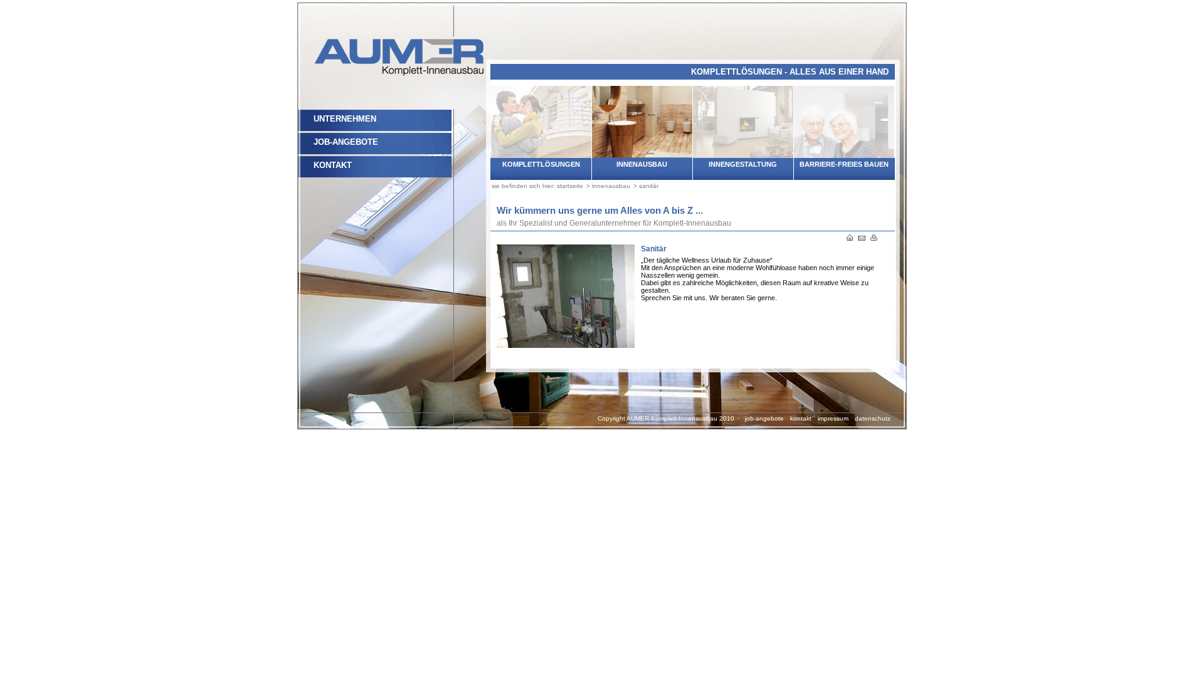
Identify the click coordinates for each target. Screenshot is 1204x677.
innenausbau (641, 164)
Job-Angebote (346, 142)
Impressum (833, 418)
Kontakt (333, 165)
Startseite (570, 185)
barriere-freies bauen (844, 164)
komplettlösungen (541, 164)
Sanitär (648, 185)
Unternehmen (345, 118)
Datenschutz (872, 418)
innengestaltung (743, 164)
